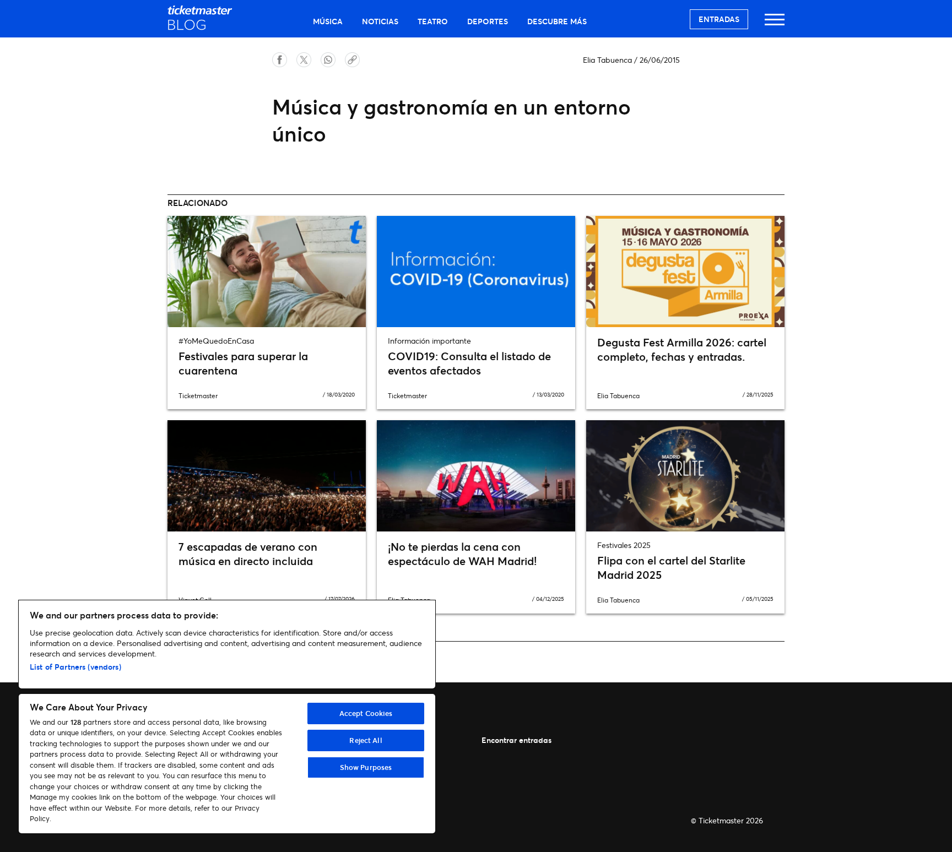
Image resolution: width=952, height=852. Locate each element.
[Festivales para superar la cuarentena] (266, 271)
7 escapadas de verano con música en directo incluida (247, 553)
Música (328, 21)
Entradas (719, 19)
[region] (227, 716)
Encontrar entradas (516, 740)
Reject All (365, 740)
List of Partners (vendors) (75, 666)
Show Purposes (366, 767)
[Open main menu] (775, 24)
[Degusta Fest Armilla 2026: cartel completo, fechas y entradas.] (685, 271)
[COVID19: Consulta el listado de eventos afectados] (476, 271)
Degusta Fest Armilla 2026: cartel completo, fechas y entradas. (681, 349)
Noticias (380, 21)
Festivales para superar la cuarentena (243, 363)
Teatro (433, 21)
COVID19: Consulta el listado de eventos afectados (469, 363)
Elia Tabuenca (607, 60)
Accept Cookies (366, 713)
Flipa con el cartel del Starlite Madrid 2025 (671, 567)
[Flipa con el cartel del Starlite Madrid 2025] (685, 475)
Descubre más (557, 21)
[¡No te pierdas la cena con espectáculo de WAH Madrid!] (476, 475)
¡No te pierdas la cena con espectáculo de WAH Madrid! (462, 553)
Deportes (487, 21)
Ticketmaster (198, 396)
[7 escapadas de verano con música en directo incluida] (266, 475)
